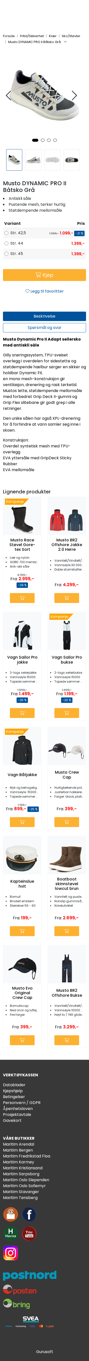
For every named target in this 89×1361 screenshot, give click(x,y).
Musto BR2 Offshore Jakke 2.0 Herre (66, 545)
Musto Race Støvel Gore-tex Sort (22, 545)
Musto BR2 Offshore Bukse (67, 992)
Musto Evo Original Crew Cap (22, 993)
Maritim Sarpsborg (21, 1174)
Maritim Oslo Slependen (26, 1180)
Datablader (14, 1085)
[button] (35, 140)
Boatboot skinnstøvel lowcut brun (67, 884)
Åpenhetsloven (18, 1108)
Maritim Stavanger (21, 1192)
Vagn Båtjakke (22, 774)
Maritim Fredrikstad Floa (26, 1156)
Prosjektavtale (17, 1114)
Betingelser (14, 1097)
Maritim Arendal (18, 1144)
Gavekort (12, 1120)
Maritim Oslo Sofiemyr (24, 1186)
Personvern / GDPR (22, 1103)
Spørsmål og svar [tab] (45, 327)
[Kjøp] (22, 598)
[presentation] (9, 96)
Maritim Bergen (18, 1150)
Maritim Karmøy (18, 1162)
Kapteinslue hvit (22, 883)
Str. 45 (16, 253)
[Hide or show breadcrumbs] (65, 42)
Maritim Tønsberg (20, 1197)
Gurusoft (44, 1352)
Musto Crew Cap (67, 774)
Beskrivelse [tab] (44, 316)
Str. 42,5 (18, 233)
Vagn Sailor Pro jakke (22, 659)
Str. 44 (16, 243)
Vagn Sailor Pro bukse (67, 659)
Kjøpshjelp (13, 1091)
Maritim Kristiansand (23, 1168)
